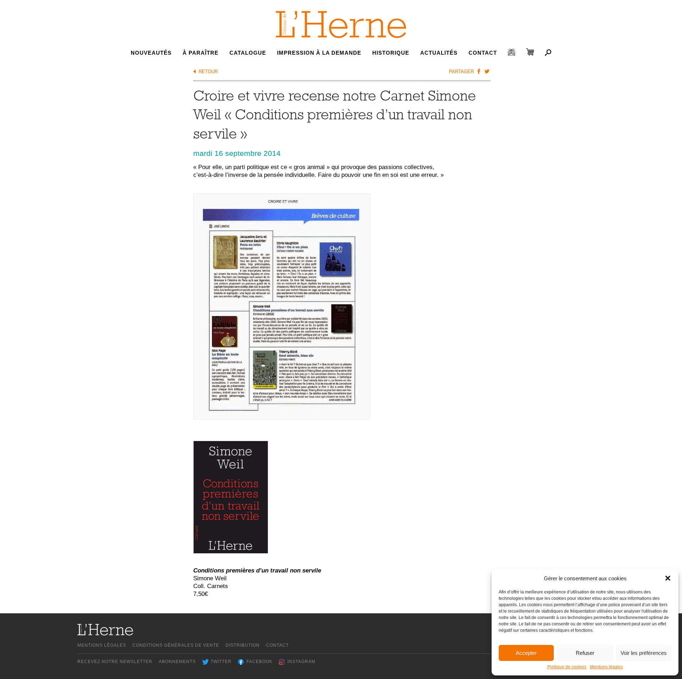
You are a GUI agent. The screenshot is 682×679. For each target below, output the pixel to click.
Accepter (526, 653)
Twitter (221, 661)
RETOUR (208, 71)
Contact (483, 53)
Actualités (439, 53)
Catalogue (247, 53)
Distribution (243, 645)
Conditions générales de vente (175, 645)
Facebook (259, 661)
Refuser (585, 653)
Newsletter (511, 51)
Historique (390, 53)
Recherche (548, 52)
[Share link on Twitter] (487, 71)
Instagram (301, 661)
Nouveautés (151, 53)
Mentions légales (606, 666)
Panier (530, 51)
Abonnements (177, 661)
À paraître (200, 53)
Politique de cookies (566, 666)
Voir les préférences (644, 653)
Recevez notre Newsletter (114, 661)
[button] (667, 578)
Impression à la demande (319, 53)
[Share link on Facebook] (479, 71)
